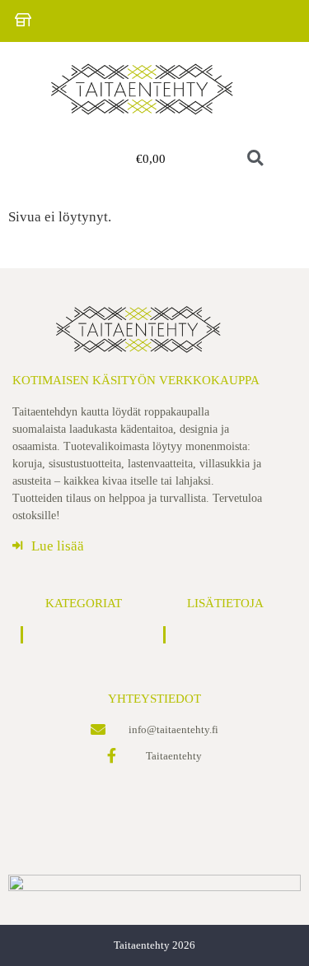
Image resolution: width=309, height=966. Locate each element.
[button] (51, 159)
